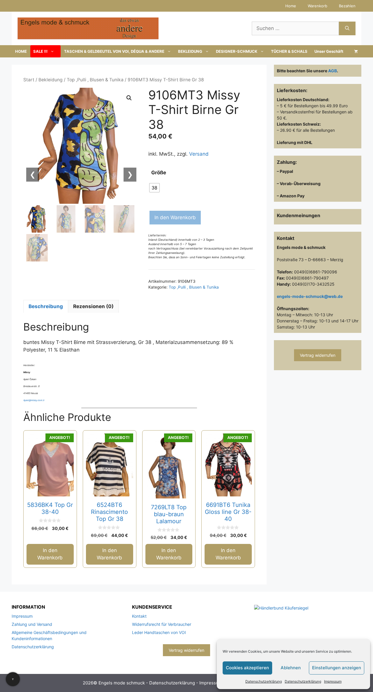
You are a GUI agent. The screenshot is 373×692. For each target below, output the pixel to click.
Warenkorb (317, 5)
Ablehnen (291, 667)
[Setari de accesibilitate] (13, 679)
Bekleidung (50, 79)
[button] (129, 98)
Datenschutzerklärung (263, 681)
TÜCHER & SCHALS (289, 51)
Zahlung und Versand (32, 624)
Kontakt (139, 616)
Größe (158, 172)
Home (290, 5)
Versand (199, 154)
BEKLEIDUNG (190, 51)
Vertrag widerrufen (317, 355)
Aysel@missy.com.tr (34, 400)
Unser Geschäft (328, 51)
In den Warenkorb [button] (50, 554)
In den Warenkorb (175, 217)
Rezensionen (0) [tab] (93, 306)
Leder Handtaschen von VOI (159, 632)
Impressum (333, 681)
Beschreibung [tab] (46, 306)
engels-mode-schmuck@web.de (310, 296)
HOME (21, 51)
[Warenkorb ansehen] (356, 51)
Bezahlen (347, 5)
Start (28, 79)
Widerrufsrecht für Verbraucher (161, 624)
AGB (332, 70)
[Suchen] (347, 29)
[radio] (154, 187)
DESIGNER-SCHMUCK (236, 51)
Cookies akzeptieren (247, 667)
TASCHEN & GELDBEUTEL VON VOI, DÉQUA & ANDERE (114, 51)
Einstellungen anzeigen (336, 667)
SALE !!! (40, 51)
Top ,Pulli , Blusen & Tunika (95, 79)
